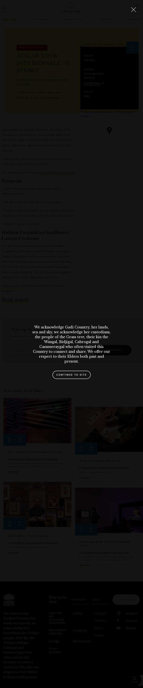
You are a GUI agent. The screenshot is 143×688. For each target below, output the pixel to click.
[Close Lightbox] (133, 9)
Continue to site (71, 374)
